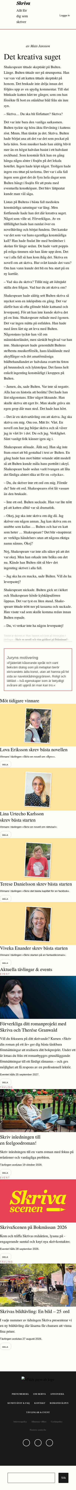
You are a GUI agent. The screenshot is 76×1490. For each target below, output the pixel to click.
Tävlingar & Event (38, 1412)
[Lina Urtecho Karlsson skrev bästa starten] (38, 789)
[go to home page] (23, 3)
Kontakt (39, 1403)
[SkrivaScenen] (38, 1221)
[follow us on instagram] (38, 1442)
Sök (63, 1477)
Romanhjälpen (59, 1403)
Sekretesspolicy (20, 1422)
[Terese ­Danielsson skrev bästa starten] (38, 859)
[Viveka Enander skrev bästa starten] (38, 923)
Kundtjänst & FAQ (19, 1403)
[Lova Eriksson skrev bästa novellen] (38, 725)
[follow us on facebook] (26, 1442)
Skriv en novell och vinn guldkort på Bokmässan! (41, 639)
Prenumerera (20, 1394)
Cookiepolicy (57, 1422)
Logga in (65, 15)
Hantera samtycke (38, 1430)
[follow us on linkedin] (49, 1442)
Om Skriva (39, 1394)
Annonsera (57, 1394)
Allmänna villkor (38, 1422)
